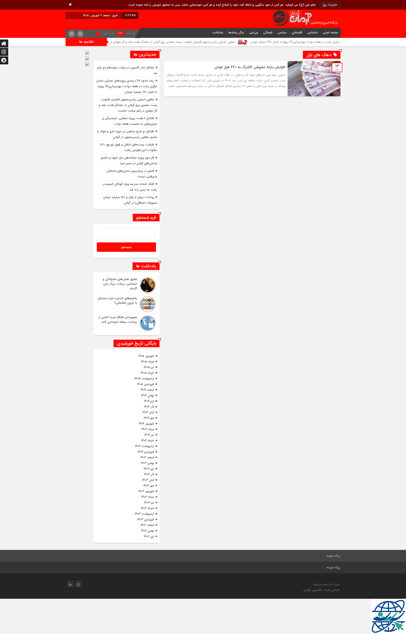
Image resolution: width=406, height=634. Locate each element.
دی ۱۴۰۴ (149, 401)
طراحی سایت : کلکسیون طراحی (321, 590)
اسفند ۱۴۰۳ (147, 457)
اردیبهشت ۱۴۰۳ (144, 513)
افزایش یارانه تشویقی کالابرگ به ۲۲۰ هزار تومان (249, 67)
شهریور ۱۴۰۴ (146, 423)
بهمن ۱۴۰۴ (147, 395)
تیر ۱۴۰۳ (149, 502)
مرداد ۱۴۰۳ (147, 496)
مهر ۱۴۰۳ (148, 485)
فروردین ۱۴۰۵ (145, 384)
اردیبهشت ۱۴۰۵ (144, 378)
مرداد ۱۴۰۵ (147, 361)
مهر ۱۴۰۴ (149, 418)
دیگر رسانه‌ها (236, 32)
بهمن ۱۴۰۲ (147, 530)
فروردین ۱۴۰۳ (145, 519)
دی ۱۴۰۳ (149, 468)
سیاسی (282, 32)
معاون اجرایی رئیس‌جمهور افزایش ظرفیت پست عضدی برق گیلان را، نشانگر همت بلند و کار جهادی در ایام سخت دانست (181, 41)
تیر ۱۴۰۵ (149, 367)
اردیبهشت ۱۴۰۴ (144, 446)
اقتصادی (297, 32)
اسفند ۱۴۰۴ (147, 389)
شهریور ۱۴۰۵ (146, 356)
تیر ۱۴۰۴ (149, 434)
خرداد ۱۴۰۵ (147, 372)
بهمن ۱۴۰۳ (147, 463)
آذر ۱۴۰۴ (149, 406)
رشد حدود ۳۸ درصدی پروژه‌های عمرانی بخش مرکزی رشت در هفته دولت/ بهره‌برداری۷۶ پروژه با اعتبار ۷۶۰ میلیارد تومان (126, 86)
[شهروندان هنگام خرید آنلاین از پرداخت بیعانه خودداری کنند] (126, 322)
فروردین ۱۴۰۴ (145, 451)
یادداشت (217, 32)
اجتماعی (312, 32)
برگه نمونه (333, 555)
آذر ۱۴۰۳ (149, 474)
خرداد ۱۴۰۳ (147, 508)
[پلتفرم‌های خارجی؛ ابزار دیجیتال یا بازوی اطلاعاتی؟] (126, 304)
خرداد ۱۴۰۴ (147, 440)
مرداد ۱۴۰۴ (147, 429)
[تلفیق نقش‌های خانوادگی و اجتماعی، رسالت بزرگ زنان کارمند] (126, 285)
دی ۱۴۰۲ (149, 536)
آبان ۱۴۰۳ (148, 480)
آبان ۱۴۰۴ (148, 412)
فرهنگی (268, 32)
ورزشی (253, 32)
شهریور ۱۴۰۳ (146, 491)
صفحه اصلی (330, 32)
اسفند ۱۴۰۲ (147, 525)
